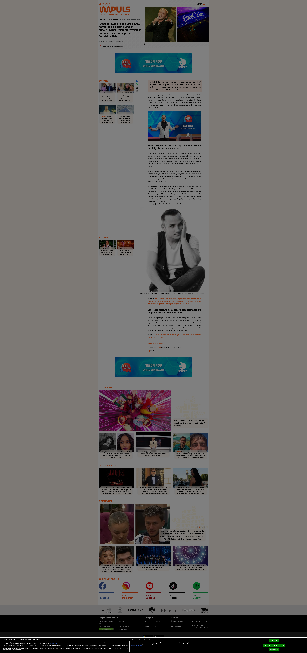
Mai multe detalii (53, 643)
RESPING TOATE (274, 649)
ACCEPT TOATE (274, 640)
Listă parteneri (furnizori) (136, 645)
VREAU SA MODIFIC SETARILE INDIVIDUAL (274, 645)
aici (114, 646)
